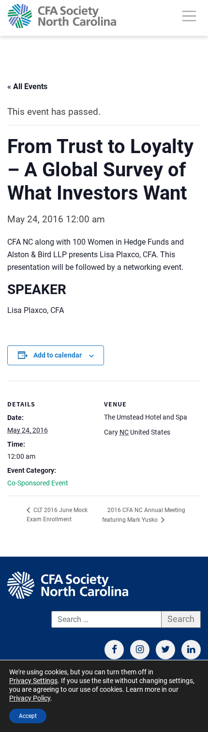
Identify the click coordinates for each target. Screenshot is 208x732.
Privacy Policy (29, 698)
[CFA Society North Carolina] (62, 16)
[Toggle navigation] (189, 16)
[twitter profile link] (165, 649)
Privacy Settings (33, 681)
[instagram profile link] (139, 649)
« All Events (27, 86)
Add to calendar (57, 355)
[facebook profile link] (114, 649)
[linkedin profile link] (191, 649)
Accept (28, 716)
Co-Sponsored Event (37, 483)
